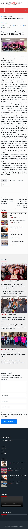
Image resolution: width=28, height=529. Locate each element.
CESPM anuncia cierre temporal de (16, 468)
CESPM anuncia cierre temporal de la (18, 220)
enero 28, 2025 (12, 349)
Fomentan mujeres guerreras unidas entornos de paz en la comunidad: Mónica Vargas (13, 354)
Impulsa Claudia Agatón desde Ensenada (17, 475)
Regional (4, 23)
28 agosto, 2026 (17, 217)
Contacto (4, 453)
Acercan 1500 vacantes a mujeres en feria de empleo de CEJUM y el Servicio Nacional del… (13, 319)
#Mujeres (20, 180)
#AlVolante (12, 180)
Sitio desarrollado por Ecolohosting (14, 526)
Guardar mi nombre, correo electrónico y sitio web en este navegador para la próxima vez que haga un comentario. (14, 414)
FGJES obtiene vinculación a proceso (16, 462)
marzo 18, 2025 (12, 314)
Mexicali (11, 222)
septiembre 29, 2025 (13, 281)
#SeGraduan (5, 184)
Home (4, 16)
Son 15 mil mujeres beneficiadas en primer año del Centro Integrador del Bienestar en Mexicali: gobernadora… (13, 286)
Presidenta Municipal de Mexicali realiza (17, 482)
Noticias (9, 16)
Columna (4, 451)
